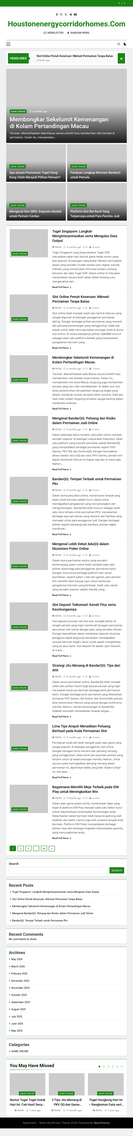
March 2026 (18, 966)
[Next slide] (124, 3)
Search (14, 864)
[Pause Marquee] (121, 58)
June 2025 (17, 1023)
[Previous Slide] (119, 3)
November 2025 (20, 987)
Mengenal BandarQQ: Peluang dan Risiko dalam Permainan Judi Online (52, 913)
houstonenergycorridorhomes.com (66, 24)
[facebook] (57, 15)
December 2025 (20, 980)
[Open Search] (118, 44)
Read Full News (60, 287)
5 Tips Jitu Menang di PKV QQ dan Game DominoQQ (67, 1104)
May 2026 (16, 959)
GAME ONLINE (51, 111)
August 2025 (18, 1009)
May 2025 (16, 1030)
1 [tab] (99, 1066)
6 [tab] (122, 1066)
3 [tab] (108, 1066)
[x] (65, 15)
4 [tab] (113, 1066)
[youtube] (75, 15)
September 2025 (20, 1002)
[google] (70, 15)
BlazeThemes (102, 1122)
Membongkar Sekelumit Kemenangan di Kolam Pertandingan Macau (51, 906)
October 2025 (19, 995)
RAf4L (58, 247)
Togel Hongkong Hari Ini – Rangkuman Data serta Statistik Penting (106, 1104)
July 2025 (16, 1016)
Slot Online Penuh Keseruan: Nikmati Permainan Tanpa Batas (65, 56)
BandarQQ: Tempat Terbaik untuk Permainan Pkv (40, 920)
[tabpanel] (27, 1092)
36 (44, 848)
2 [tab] (104, 1066)
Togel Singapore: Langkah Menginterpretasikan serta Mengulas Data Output (84, 236)
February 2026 (19, 973)
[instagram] (61, 15)
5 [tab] (117, 1066)
